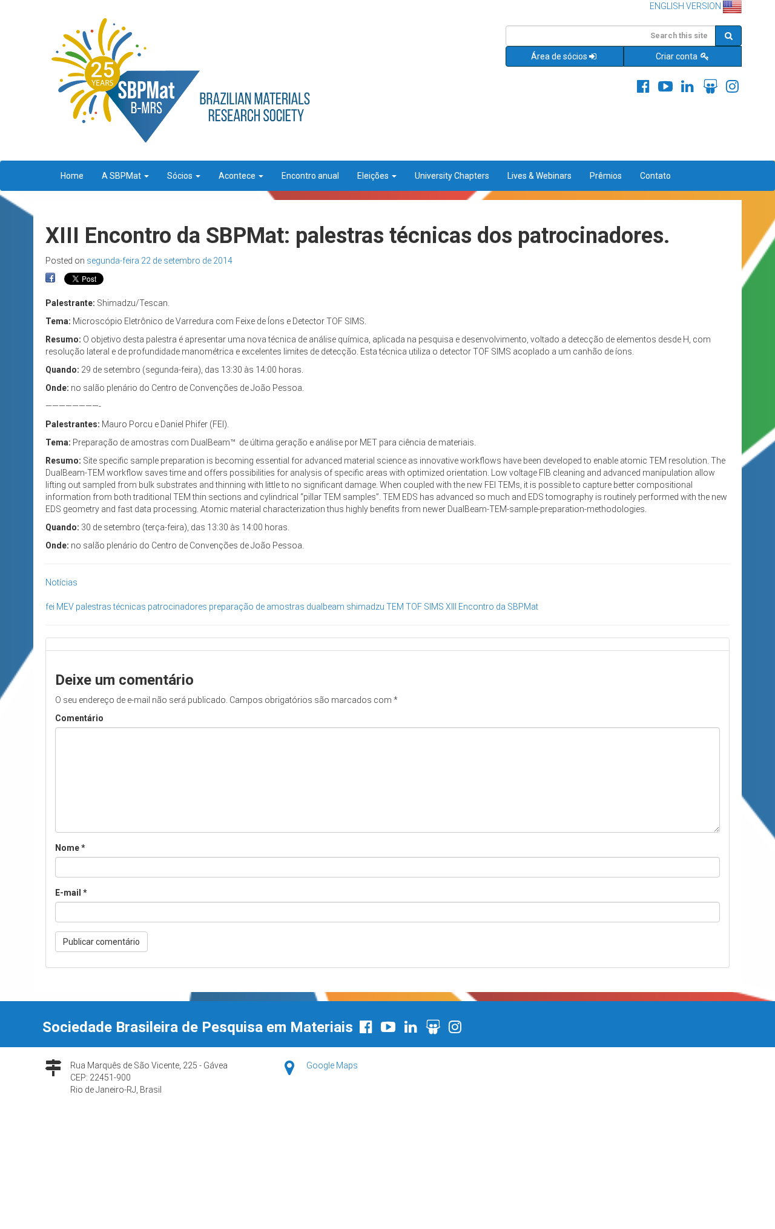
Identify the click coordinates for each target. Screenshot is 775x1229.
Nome (70, 848)
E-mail (71, 893)
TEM (395, 606)
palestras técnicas (111, 606)
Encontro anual (310, 176)
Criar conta (677, 56)
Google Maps (332, 1065)
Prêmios (606, 176)
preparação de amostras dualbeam (277, 606)
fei (49, 606)
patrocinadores (177, 606)
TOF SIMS (425, 606)
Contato (655, 176)
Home (72, 176)
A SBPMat (122, 176)
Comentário (79, 718)
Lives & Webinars (539, 176)
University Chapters (452, 176)
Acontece (238, 176)
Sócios (180, 176)
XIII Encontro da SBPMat (492, 606)
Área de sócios (559, 56)
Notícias (61, 582)
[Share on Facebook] (50, 278)
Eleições (374, 176)
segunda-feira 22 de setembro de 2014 (159, 260)
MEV (65, 606)
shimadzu (365, 606)
